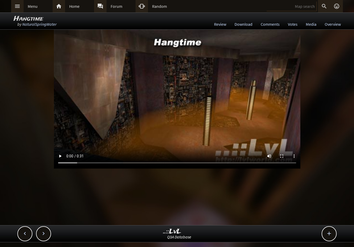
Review (220, 24)
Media (311, 24)
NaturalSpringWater (39, 24)
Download (243, 24)
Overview (333, 24)
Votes (293, 24)
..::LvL (172, 231)
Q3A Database (179, 236)
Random (159, 6)
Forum (116, 6)
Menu (33, 6)
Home (74, 6)
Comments (270, 24)
